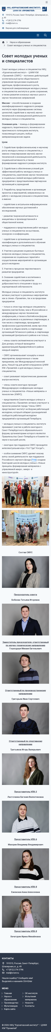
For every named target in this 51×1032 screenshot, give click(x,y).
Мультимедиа (11, 1006)
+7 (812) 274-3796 (13, 20)
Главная (8, 993)
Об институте (31, 993)
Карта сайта (9, 1009)
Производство (11, 1003)
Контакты (30, 1006)
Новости (29, 1003)
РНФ (34, 460)
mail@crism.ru (12, 23)
